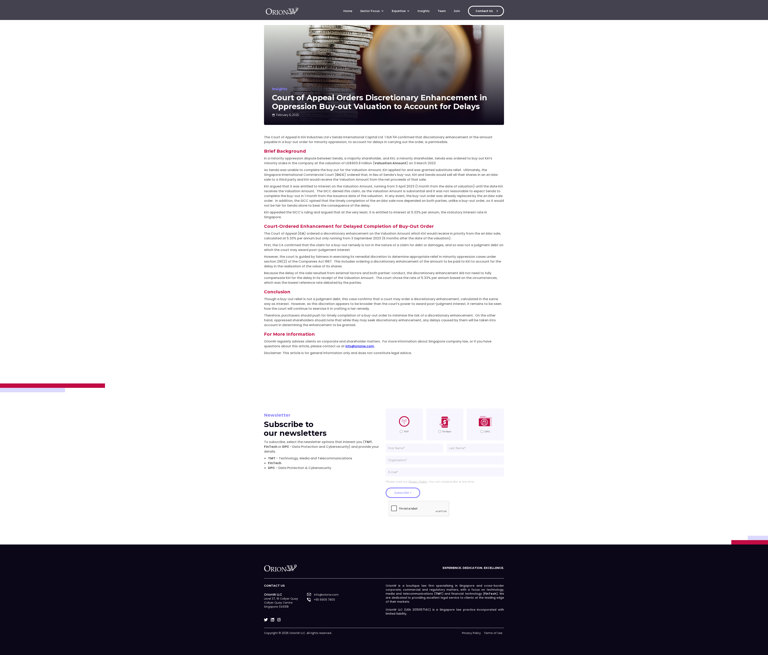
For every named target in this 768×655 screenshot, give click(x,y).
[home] (282, 11)
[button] (372, 11)
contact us (274, 585)
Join (457, 11)
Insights (424, 11)
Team (442, 11)
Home (347, 11)
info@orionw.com (359, 346)
